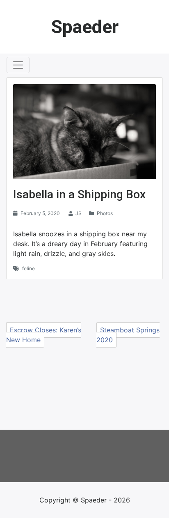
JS (78, 213)
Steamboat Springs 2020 (128, 335)
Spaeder (85, 27)
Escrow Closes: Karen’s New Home (43, 335)
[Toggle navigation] (18, 65)
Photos (105, 213)
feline (28, 268)
